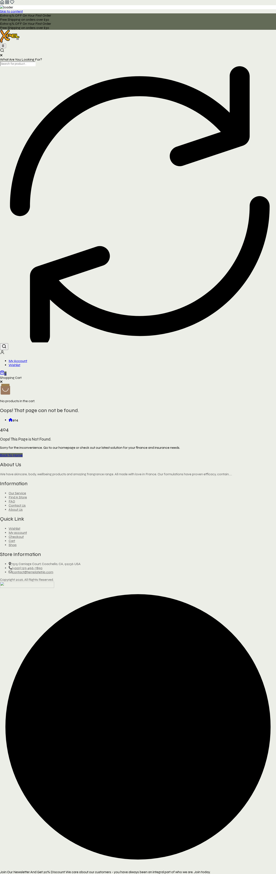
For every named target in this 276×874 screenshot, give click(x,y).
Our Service (17, 493)
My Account (18, 361)
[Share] (262, 4)
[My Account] (2, 353)
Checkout (16, 537)
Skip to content (11, 11)
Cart (12, 541)
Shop (13, 545)
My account (18, 533)
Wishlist (14, 365)
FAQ (12, 501)
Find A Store (18, 497)
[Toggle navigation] (3, 46)
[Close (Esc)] (271, 4)
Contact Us (17, 505)
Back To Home (11, 455)
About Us (16, 509)
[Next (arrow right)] (268, 437)
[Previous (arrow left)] (7, 437)
